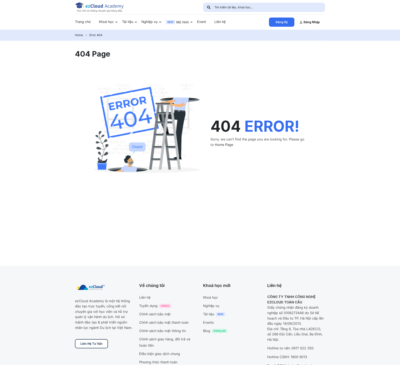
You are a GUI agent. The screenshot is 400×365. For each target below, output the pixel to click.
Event (201, 22)
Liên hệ (220, 22)
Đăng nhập (312, 22)
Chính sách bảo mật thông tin (162, 331)
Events (208, 322)
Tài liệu (127, 22)
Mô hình (182, 22)
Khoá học (106, 22)
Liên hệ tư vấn (91, 343)
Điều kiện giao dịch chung (159, 354)
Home (79, 35)
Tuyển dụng (148, 306)
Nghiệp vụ (149, 22)
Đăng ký (282, 22)
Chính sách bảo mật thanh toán (164, 322)
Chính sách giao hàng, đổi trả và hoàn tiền (164, 342)
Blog (206, 331)
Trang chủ (83, 22)
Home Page (224, 145)
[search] (208, 7)
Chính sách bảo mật (155, 314)
